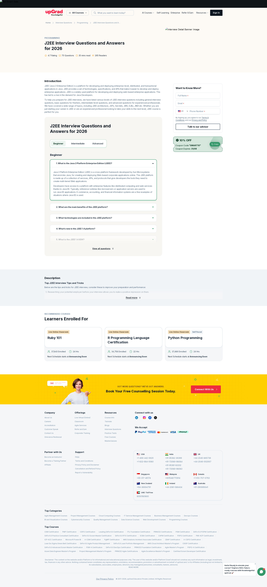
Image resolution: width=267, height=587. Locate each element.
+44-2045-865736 (202, 458)
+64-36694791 (144, 487)
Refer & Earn (187, 13)
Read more (131, 297)
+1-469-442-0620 (145, 458)
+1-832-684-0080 (145, 461)
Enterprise (175, 13)
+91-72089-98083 (173, 469)
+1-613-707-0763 (202, 478)
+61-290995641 (201, 487)
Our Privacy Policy (105, 579)
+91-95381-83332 (173, 465)
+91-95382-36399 (173, 458)
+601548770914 (172, 478)
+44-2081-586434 (173, 487)
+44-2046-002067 (202, 461)
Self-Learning (163, 13)
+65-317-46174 (144, 478)
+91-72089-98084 (173, 461)
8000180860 (143, 496)
